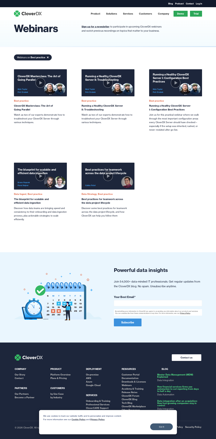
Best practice (21, 100)
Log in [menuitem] (199, 3)
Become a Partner (25, 397)
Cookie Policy (79, 419)
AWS (88, 378)
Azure (89, 381)
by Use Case (57, 394)
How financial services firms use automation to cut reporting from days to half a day (178, 389)
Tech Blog (127, 402)
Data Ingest (20, 194)
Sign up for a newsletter (95, 26)
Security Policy (193, 427)
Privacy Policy (97, 419)
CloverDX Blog (129, 399)
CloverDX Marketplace (134, 406)
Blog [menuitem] (170, 3)
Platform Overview (60, 374)
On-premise (92, 374)
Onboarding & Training (98, 401)
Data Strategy (89, 194)
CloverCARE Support (97, 408)
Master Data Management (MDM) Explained (175, 375)
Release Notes (129, 392)
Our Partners (22, 394)
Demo (180, 13)
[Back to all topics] (48, 57)
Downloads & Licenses (134, 381)
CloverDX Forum (130, 395)
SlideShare (56, 7)
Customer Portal (131, 374)
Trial (196, 13)
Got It (161, 427)
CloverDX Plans (154, 9)
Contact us (186, 357)
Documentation (130, 378)
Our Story (20, 374)
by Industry (56, 397)
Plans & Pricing (58, 378)
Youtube (48, 7)
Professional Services (97, 404)
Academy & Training (133, 388)
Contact (19, 378)
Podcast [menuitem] (179, 3)
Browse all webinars (172, 7)
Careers (86, 9)
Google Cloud (93, 385)
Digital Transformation (95, 8)
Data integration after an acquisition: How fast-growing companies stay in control (177, 403)
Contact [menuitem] (190, 3)
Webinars (127, 385)
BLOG (165, 369)
